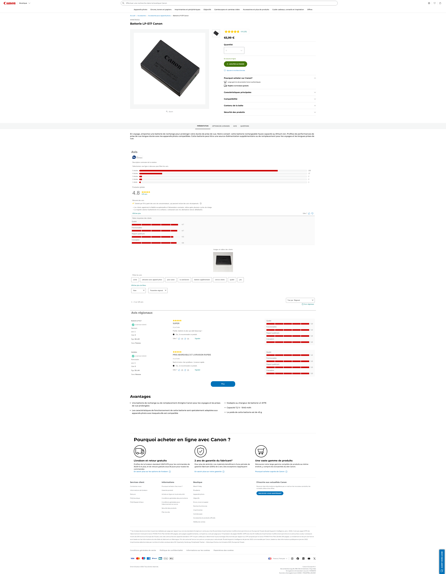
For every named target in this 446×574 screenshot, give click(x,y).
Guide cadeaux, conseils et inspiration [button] (288, 9)
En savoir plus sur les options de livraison (151, 471)
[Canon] (9, 3)
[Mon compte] (429, 3)
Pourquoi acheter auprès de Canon (270, 471)
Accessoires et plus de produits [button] (256, 9)
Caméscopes (197, 514)
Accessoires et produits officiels (204, 518)
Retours (133, 494)
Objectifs (196, 498)
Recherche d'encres (200, 506)
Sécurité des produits (169, 508)
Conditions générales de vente (143, 550)
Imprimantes (197, 510)
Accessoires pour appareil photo (159, 15)
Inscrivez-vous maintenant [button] (269, 493)
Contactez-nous (135, 486)
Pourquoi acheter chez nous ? (172, 486)
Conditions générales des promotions (175, 498)
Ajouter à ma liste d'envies (236, 70)
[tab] (202, 126)
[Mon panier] (440, 3)
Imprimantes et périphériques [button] (187, 9)
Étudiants (196, 490)
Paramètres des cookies (224, 550)
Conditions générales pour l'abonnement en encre (171, 503)
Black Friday (197, 486)
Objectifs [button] (207, 9)
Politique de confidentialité (171, 550)
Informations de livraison (138, 490)
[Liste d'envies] (434, 3)
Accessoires (142, 15)
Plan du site (166, 512)
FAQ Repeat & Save (136, 502)
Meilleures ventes (199, 522)
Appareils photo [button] (140, 9)
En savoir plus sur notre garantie (208, 471)
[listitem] (216, 33)
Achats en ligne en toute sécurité (173, 494)
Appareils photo (198, 494)
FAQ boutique (135, 498)
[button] (442, 562)
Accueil (132, 15)
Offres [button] (309, 9)
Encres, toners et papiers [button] (161, 9)
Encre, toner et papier (200, 502)
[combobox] (229, 3)
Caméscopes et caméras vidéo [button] (227, 9)
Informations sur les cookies (198, 550)
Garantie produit (167, 490)
